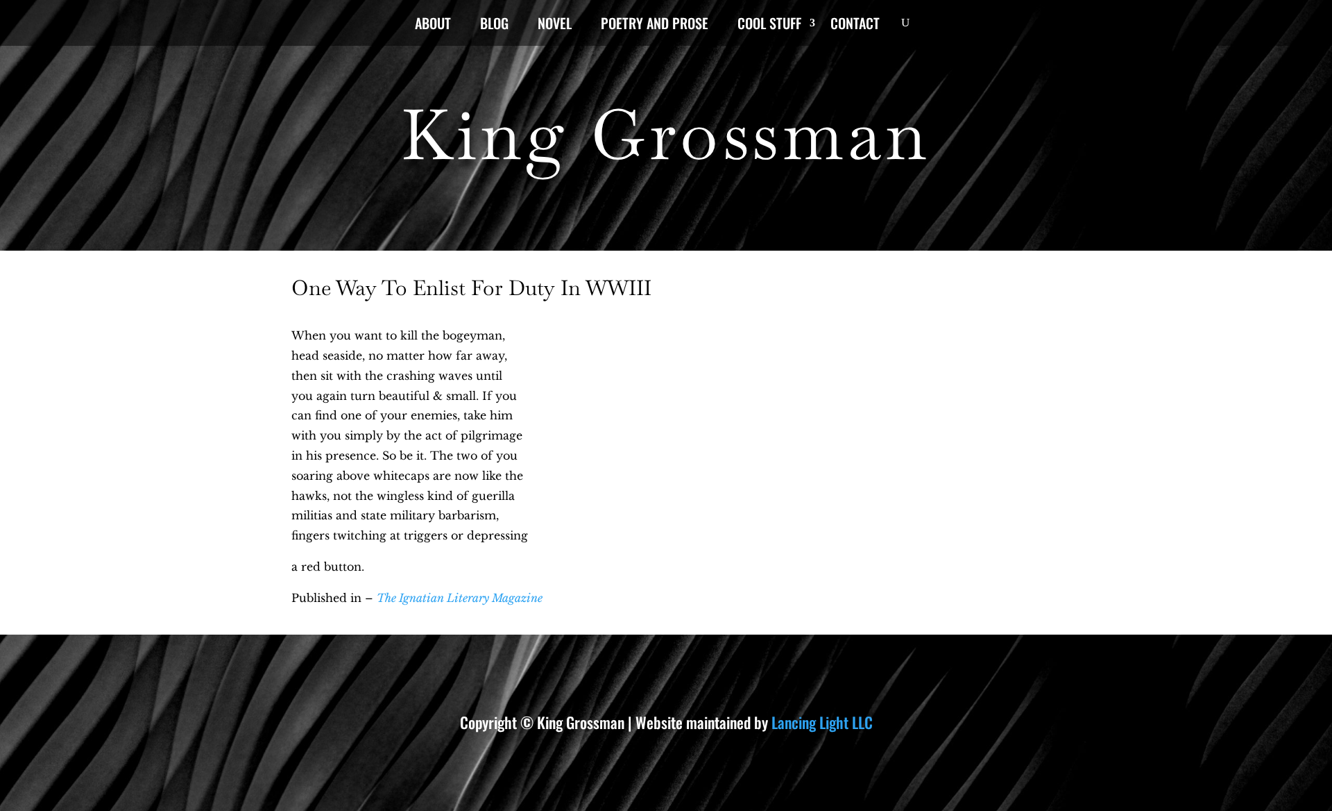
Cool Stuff (769, 25)
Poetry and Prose (654, 25)
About (433, 25)
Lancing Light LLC (822, 722)
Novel (555, 25)
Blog (494, 25)
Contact (855, 25)
